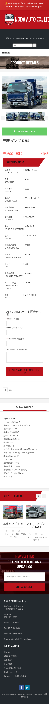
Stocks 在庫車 (10, 655)
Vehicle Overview (24, 407)
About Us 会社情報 (13, 668)
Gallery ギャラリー (13, 672)
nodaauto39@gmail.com (20, 639)
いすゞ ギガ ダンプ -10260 (36, 525)
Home (7, 652)
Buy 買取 (8, 664)
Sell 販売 (8, 659)
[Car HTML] (24, 19)
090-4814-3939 (26, 131)
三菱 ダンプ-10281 (13, 524)
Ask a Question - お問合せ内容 (26, 371)
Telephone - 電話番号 (15, 339)
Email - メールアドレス (15, 327)
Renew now (11, 6)
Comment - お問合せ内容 (16, 349)
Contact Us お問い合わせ (15, 676)
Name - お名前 (12, 319)
